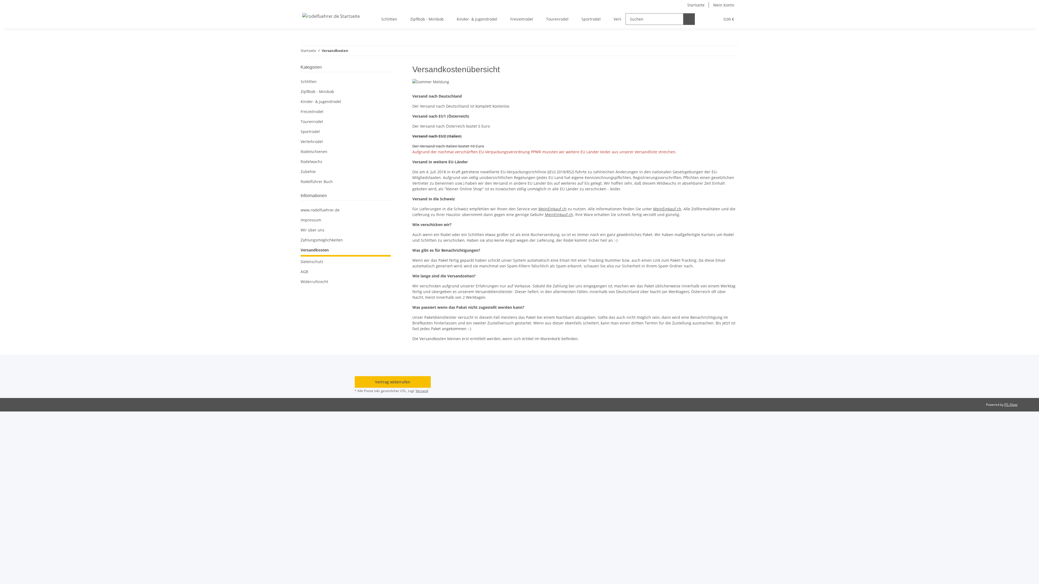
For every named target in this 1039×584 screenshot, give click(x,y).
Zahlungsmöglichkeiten (322, 240)
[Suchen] (689, 19)
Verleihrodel (312, 141)
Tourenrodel (312, 121)
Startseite (696, 5)
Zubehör (308, 171)
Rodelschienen (314, 151)
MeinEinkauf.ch (552, 208)
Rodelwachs (311, 161)
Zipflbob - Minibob (317, 91)
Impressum (311, 220)
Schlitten (309, 81)
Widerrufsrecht (314, 281)
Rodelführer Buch (317, 181)
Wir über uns (312, 230)
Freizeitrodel (312, 111)
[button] (705, 19)
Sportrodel (310, 131)
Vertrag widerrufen (392, 381)
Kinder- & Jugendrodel (321, 101)
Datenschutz (312, 261)
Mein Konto (723, 5)
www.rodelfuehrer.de (320, 210)
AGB (304, 271)
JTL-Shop (1010, 404)
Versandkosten (315, 250)
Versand (422, 391)
